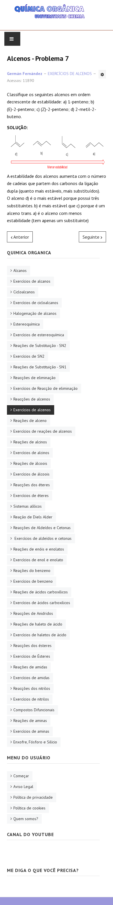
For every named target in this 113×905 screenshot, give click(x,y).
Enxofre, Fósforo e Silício (35, 742)
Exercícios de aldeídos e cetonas (42, 538)
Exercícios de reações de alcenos (42, 431)
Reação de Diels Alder (32, 517)
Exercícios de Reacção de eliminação (45, 388)
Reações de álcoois (30, 463)
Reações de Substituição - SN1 (39, 367)
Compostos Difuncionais (33, 709)
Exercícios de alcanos (31, 281)
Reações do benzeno (31, 570)
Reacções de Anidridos (33, 613)
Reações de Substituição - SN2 (39, 345)
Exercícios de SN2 (29, 356)
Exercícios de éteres (31, 495)
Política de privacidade (33, 797)
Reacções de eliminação (34, 377)
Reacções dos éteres (31, 484)
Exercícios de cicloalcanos (35, 302)
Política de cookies (29, 808)
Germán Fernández (24, 73)
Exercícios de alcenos (32, 409)
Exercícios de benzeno (33, 581)
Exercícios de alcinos (31, 452)
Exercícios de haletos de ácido (39, 634)
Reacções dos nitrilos (31, 688)
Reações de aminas (30, 720)
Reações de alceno (30, 420)
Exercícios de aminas (31, 731)
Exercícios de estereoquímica (38, 334)
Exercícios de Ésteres (31, 656)
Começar (21, 775)
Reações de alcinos (30, 442)
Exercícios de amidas (31, 677)
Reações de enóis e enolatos (38, 549)
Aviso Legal (23, 786)
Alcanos (20, 270)
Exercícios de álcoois (31, 474)
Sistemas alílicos (27, 506)
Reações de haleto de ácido (37, 624)
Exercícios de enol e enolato (38, 559)
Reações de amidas (30, 667)
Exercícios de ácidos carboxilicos (41, 602)
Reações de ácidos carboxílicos (40, 592)
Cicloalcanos (24, 292)
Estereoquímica (26, 324)
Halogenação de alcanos (35, 313)
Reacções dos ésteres (32, 645)
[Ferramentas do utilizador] (102, 74)
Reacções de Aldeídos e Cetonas (42, 527)
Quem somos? (25, 818)
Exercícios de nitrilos (31, 699)
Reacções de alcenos (31, 399)
